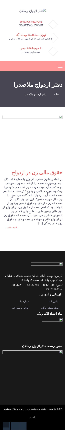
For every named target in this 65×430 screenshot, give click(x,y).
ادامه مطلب (11, 227)
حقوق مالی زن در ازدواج (37, 172)
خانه (56, 94)
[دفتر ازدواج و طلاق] (32, 10)
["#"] (22, 426)
